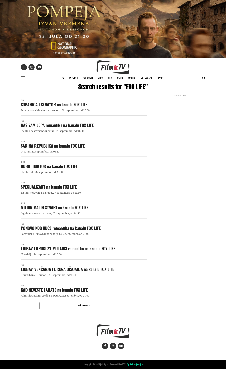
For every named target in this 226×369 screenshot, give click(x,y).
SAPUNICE (132, 78)
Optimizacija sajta (135, 364)
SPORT (161, 78)
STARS (120, 78)
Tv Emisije (73, 78)
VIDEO (100, 78)
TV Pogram (88, 78)
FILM (110, 78)
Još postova (84, 305)
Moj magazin (147, 78)
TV (63, 78)
